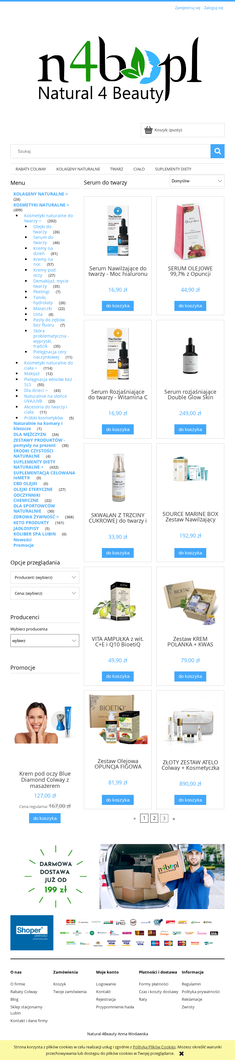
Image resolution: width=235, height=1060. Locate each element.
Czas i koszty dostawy (158, 991)
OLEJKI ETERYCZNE (33, 489)
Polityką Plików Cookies (154, 1047)
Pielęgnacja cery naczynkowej (49, 354)
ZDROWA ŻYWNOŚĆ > (36, 517)
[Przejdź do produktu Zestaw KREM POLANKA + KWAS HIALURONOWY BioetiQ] (190, 600)
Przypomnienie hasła (115, 1007)
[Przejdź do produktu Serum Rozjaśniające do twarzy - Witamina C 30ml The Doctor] (117, 353)
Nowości (22, 540)
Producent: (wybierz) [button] (33, 577)
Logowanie (106, 984)
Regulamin (191, 984)
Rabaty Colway (23, 991)
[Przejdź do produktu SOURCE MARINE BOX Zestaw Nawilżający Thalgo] (190, 477)
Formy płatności (153, 984)
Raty (143, 999)
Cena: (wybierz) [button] (28, 593)
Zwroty (188, 1007)
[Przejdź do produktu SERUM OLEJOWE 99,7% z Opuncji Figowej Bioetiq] (190, 230)
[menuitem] (30, 169)
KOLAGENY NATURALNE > (40, 194)
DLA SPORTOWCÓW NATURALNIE (34, 508)
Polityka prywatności (201, 991)
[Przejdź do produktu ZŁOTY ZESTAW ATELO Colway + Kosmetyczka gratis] (190, 724)
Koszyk (59, 984)
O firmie (17, 984)
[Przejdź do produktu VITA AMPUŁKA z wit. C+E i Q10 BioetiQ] (117, 600)
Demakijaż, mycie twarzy (51, 283)
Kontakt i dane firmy (29, 1020)
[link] (117, 876)
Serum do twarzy (43, 239)
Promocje (23, 545)
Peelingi (41, 291)
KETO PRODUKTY (31, 522)
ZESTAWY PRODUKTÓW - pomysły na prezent (39, 442)
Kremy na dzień (43, 250)
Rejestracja (106, 999)
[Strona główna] (117, 67)
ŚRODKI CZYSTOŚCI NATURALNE (33, 453)
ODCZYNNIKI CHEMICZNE (26, 497)
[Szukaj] (218, 151)
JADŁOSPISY (26, 528)
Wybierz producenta (28, 629)
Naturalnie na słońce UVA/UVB (45, 398)
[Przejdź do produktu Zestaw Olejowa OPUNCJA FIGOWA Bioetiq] (117, 724)
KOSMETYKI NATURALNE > (41, 205)
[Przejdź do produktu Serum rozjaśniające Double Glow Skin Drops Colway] (190, 353)
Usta (38, 314)
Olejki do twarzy (42, 229)
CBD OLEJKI (25, 483)
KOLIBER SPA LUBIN (34, 534)
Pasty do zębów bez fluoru (49, 322)
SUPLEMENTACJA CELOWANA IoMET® (44, 475)
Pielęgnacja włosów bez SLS (48, 381)
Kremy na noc (43, 261)
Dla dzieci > (36, 390)
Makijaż (32, 373)
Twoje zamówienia (70, 991)
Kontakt (103, 991)
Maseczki (42, 308)
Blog (14, 999)
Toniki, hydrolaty (43, 299)
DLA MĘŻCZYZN (29, 434)
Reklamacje (192, 999)
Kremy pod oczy (44, 272)
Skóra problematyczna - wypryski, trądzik (51, 338)
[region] (117, 876)
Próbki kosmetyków (43, 418)
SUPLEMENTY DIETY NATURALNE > (34, 464)
